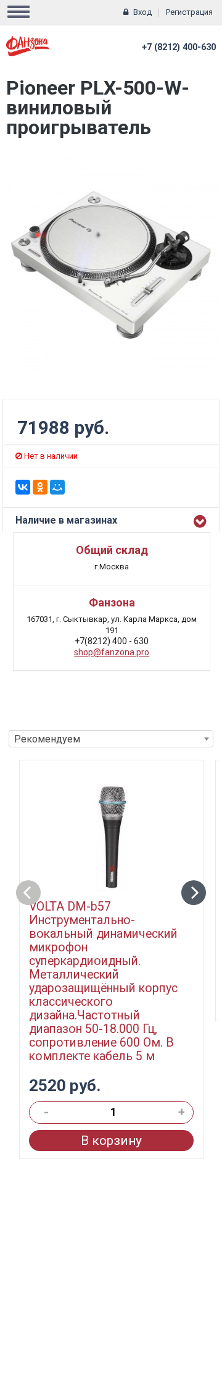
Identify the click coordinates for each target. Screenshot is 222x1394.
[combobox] (111, 738)
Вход (142, 12)
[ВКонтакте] (22, 487)
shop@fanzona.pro (111, 652)
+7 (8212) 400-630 (179, 47)
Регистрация (189, 12)
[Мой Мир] (57, 487)
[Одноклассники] (40, 487)
